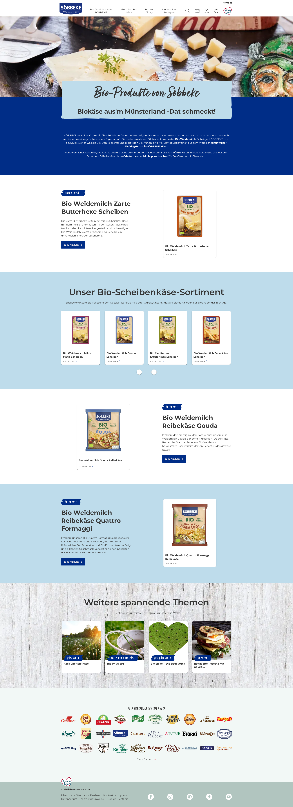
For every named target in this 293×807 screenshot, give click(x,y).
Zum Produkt (71, 245)
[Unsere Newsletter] (197, 11)
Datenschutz (69, 799)
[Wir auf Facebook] (151, 797)
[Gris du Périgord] (155, 734)
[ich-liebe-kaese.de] (66, 782)
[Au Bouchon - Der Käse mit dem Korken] (207, 734)
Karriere (95, 795)
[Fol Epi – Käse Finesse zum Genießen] (85, 719)
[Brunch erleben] (68, 734)
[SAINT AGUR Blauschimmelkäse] (86, 733)
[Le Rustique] (207, 719)
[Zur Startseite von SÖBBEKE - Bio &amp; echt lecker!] (70, 9)
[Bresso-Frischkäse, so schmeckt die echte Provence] (137, 719)
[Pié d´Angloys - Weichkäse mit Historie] (155, 748)
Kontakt (227, 2)
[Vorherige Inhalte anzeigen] (139, 372)
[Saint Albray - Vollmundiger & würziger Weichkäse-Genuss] (190, 719)
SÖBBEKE (179, 152)
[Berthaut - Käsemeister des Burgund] (224, 748)
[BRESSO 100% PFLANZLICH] (155, 719)
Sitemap (81, 795)
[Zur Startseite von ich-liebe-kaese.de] (227, 11)
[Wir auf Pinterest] (190, 797)
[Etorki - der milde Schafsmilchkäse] (189, 733)
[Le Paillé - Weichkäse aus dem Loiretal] (172, 748)
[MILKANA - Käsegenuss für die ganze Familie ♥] (224, 719)
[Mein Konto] (206, 11)
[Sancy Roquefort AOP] (207, 748)
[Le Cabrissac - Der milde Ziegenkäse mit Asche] (189, 748)
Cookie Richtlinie (118, 799)
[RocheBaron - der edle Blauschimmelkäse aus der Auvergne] (68, 748)
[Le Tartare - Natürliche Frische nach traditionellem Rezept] (172, 734)
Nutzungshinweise (93, 799)
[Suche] (187, 11)
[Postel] (103, 748)
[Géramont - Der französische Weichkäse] (68, 719)
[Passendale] (85, 748)
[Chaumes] (137, 734)
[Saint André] (172, 719)
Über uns (67, 795)
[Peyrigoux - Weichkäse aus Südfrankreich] (224, 734)
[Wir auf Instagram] (170, 797)
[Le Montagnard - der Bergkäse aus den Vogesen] (137, 748)
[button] (146, 759)
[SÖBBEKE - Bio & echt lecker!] (120, 734)
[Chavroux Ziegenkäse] (103, 719)
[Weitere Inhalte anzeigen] (154, 372)
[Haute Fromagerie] (103, 734)
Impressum (124, 795)
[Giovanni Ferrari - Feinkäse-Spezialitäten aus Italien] (120, 719)
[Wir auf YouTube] (229, 797)
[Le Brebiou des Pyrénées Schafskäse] (120, 748)
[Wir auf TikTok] (209, 797)
